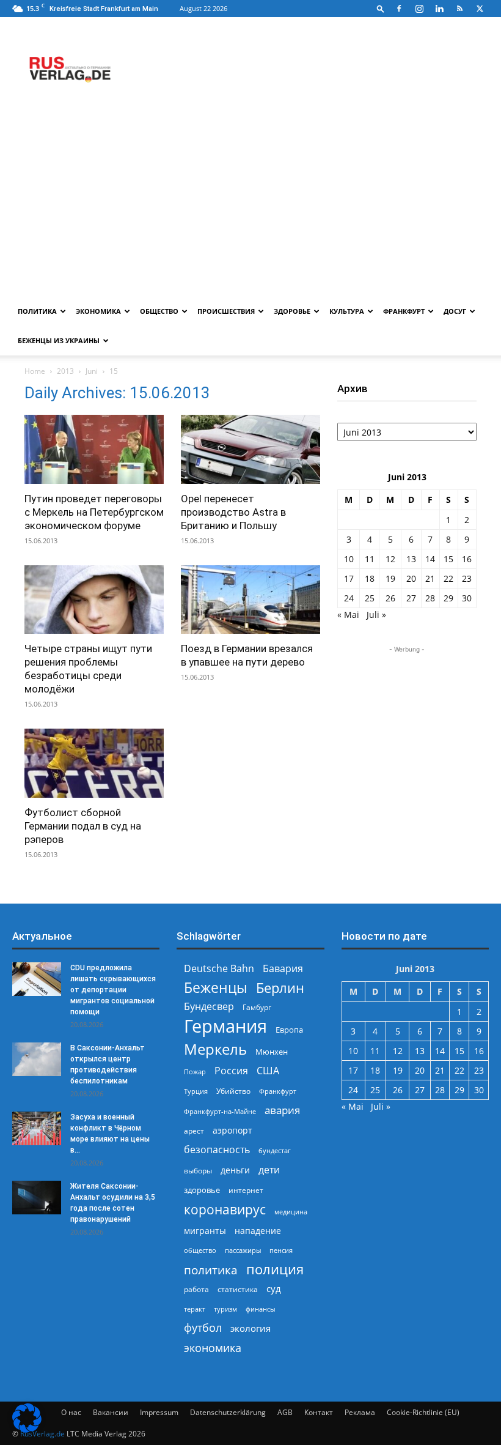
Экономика (98, 311)
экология (250, 1328)
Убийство (233, 1091)
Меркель (215, 1048)
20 (411, 578)
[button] (380, 8)
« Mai (348, 614)
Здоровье (292, 311)
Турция (196, 1091)
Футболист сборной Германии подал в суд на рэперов (82, 825)
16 (467, 559)
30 (467, 598)
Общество (159, 311)
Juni (92, 371)
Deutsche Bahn (219, 968)
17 (349, 578)
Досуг (455, 311)
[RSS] (459, 8)
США (268, 1070)
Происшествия (226, 311)
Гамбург (257, 1007)
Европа (289, 1030)
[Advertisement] (250, 205)
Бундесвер (209, 1006)
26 (390, 598)
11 (370, 559)
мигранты (205, 1230)
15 (448, 559)
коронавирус (225, 1209)
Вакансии (110, 1412)
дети (269, 1170)
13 (411, 559)
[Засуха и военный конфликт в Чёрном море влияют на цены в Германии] (36, 1128)
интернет (246, 1190)
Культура (346, 311)
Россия (231, 1070)
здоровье (202, 1189)
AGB (285, 1412)
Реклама (360, 1412)
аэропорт (232, 1130)
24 (349, 598)
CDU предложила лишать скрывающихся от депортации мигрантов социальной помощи (113, 990)
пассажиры (243, 1250)
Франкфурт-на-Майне (220, 1111)
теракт (194, 1308)
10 (349, 559)
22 (448, 578)
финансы (260, 1308)
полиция (275, 1269)
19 (390, 578)
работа (196, 1289)
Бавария (283, 968)
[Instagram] (419, 8)
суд (273, 1288)
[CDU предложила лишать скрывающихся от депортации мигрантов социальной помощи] (36, 979)
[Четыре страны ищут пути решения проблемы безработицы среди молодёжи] (94, 599)
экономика (212, 1347)
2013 (65, 371)
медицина (290, 1211)
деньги (235, 1170)
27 (411, 598)
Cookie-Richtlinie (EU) (423, 1412)
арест (194, 1131)
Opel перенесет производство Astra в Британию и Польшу (233, 512)
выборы (198, 1170)
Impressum (159, 1412)
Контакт (318, 1412)
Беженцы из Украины (59, 340)
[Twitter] (479, 8)
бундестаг (274, 1150)
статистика (238, 1289)
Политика (37, 311)
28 (430, 598)
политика (211, 1269)
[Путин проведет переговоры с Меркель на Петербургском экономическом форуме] (94, 449)
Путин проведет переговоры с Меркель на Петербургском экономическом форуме (94, 512)
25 (370, 598)
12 (390, 559)
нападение (258, 1230)
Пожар (195, 1071)
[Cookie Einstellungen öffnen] (27, 1429)
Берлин (280, 987)
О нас (71, 1412)
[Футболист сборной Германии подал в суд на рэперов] (94, 763)
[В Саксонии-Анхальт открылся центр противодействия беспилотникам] (36, 1059)
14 (430, 559)
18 (370, 578)
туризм (225, 1308)
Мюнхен (271, 1051)
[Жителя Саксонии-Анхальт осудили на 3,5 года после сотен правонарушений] (36, 1197)
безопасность (217, 1149)
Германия (225, 1026)
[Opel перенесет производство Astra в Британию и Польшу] (250, 449)
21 (430, 578)
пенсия (281, 1250)
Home (34, 371)
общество (200, 1250)
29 (448, 598)
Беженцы (215, 987)
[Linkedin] (439, 8)
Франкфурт (404, 311)
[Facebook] (399, 8)
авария (282, 1110)
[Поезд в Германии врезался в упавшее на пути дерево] (250, 599)
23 (467, 578)
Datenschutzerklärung (228, 1412)
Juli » (376, 614)
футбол (203, 1327)
